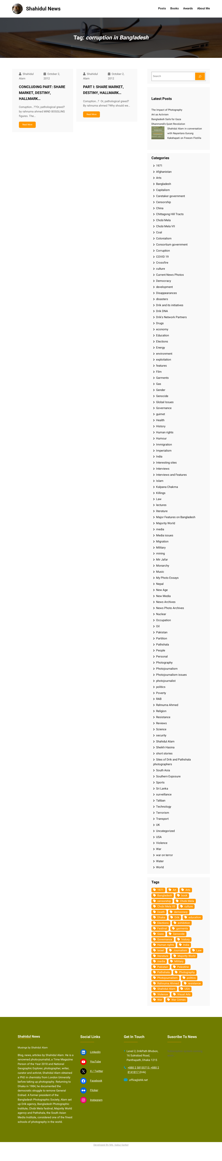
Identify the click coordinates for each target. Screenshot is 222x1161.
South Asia (163, 770)
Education (162, 335)
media (160, 529)
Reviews (161, 723)
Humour (161, 438)
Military (161, 547)
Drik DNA (162, 311)
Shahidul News (43, 9)
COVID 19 (162, 257)
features (161, 365)
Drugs (160, 323)
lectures (161, 505)
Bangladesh (163, 184)
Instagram (96, 1100)
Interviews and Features (171, 475)
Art (174, 890)
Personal (162, 656)
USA (159, 837)
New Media (163, 596)
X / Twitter (96, 1071)
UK (158, 825)
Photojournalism (167, 669)
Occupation (163, 620)
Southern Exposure (168, 776)
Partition (161, 638)
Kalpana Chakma (167, 487)
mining (160, 553)
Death (161, 912)
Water (160, 861)
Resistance (163, 717)
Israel (160, 950)
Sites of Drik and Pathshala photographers (172, 761)
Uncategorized (165, 831)
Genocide (162, 396)
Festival (162, 928)
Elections (162, 341)
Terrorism (162, 813)
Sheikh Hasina (165, 747)
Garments (162, 378)
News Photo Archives (170, 608)
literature (162, 511)
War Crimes (178, 1000)
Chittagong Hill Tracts (170, 214)
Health (160, 420)
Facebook (96, 1081)
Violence (161, 843)
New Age (162, 590)
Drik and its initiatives (169, 305)
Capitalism (163, 190)
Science (161, 729)
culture (160, 269)
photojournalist (166, 681)
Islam (159, 481)
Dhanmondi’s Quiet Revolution (168, 124)
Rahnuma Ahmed (167, 705)
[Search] (200, 76)
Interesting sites (166, 462)
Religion (161, 711)
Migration (162, 541)
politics (160, 687)
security (161, 735)
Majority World (165, 523)
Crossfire (162, 262)
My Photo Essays (167, 578)
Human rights (164, 432)
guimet (160, 414)
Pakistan (161, 632)
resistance (194, 983)
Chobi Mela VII (165, 226)
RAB (158, 699)
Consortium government (171, 244)
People (160, 650)
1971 (159, 165)
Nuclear (161, 614)
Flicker (94, 1090)
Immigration (164, 444)
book (184, 895)
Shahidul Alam (165, 741)
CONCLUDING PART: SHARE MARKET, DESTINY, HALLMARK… (42, 92)
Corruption (163, 250)
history (185, 939)
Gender (160, 390)
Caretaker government (170, 196)
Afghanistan (164, 172)
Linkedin (95, 1052)
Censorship (163, 202)
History (160, 426)
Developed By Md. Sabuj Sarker (111, 1145)
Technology (163, 806)
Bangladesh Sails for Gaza (166, 119)
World (160, 867)
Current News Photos (170, 275)
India (159, 456)
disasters (162, 299)
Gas (158, 384)
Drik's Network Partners (171, 317)
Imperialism (164, 450)
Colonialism (164, 238)
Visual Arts (183, 994)
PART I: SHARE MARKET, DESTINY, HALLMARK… (103, 90)
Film (159, 372)
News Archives (166, 602)
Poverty (161, 693)
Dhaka (161, 917)
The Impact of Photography (166, 110)
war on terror (164, 855)
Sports (160, 782)
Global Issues (165, 402)
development (164, 287)
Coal (159, 232)
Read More (27, 124)
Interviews (162, 469)
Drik (176, 917)
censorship (164, 901)
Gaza (160, 934)
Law (158, 499)
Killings (160, 493)
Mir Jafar (162, 559)
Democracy (163, 281)
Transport (162, 819)
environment (164, 353)
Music (160, 572)
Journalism (180, 950)
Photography (164, 662)
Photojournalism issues (171, 675)
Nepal (160, 584)
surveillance (164, 794)
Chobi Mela (163, 220)
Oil (158, 626)
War (158, 849)
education (195, 917)
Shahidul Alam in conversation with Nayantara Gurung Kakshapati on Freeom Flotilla (184, 133)
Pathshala (162, 644)
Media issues (164, 535)
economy (162, 329)
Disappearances (166, 293)
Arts (158, 178)
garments (182, 928)
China (159, 208)
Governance (164, 408)
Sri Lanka (162, 788)
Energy (160, 347)
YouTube (95, 1062)
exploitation (163, 359)
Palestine (183, 967)
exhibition (184, 923)
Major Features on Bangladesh (175, 517)
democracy (181, 912)
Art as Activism (160, 114)
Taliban (160, 800)
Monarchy (162, 565)
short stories (164, 753)
